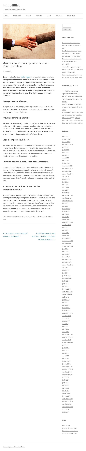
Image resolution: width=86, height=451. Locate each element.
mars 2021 (65, 233)
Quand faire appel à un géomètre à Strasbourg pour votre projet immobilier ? (72, 69)
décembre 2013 (67, 399)
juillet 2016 (65, 321)
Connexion (66, 425)
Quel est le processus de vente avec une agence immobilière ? (72, 99)
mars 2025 (65, 161)
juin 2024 (65, 182)
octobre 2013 (66, 404)
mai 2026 (65, 136)
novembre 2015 (67, 337)
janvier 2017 (66, 310)
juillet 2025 (65, 150)
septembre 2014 (67, 375)
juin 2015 (65, 351)
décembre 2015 (67, 334)
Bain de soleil (66, 104)
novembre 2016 (67, 313)
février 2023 (66, 209)
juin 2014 (65, 383)
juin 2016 (65, 324)
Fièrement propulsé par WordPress (14, 447)
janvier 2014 (66, 396)
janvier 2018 (66, 289)
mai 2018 (65, 286)
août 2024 (65, 177)
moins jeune (25, 77)
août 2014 (65, 377)
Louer (49, 16)
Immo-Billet (11, 5)
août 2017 (65, 297)
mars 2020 (65, 254)
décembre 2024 (67, 166)
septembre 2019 (67, 265)
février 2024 (66, 193)
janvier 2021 (66, 238)
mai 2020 (65, 252)
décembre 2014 (67, 367)
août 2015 (65, 345)
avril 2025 (65, 158)
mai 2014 (65, 385)
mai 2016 (65, 326)
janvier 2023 (66, 211)
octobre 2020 (66, 244)
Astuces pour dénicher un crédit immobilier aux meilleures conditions (72, 120)
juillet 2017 (65, 300)
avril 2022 (65, 214)
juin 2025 (65, 153)
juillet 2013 (65, 412)
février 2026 (66, 139)
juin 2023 (65, 203)
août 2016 (65, 318)
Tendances (71, 16)
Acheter (39, 16)
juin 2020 (65, 249)
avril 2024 (65, 187)
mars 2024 (65, 190)
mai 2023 (65, 206)
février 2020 (66, 257)
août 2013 (65, 409)
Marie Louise (66, 118)
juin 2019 (65, 273)
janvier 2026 (66, 142)
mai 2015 (65, 353)
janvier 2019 (66, 276)
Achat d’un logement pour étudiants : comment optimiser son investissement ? (43, 236)
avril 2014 (65, 388)
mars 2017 (65, 305)
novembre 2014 (67, 369)
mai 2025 (65, 155)
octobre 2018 (66, 278)
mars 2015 (65, 359)
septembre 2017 (67, 294)
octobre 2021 (66, 225)
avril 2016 (65, 329)
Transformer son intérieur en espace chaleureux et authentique (72, 61)
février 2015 (66, 361)
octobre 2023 (66, 198)
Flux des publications (69, 428)
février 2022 (66, 219)
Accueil (5, 16)
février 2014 (66, 393)
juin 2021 (65, 227)
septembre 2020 (67, 246)
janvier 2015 (66, 364)
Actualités (17, 16)
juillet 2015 (65, 348)
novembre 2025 (67, 144)
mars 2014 (65, 391)
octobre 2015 (66, 340)
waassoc (65, 112)
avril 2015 (65, 356)
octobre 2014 (66, 372)
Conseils (59, 16)
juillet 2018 (65, 281)
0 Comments (7, 72)
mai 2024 (65, 185)
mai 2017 (65, 302)
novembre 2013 (67, 401)
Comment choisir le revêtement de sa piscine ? (72, 107)
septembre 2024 (67, 174)
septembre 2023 (67, 201)
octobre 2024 (66, 171)
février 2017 (66, 308)
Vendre (28, 16)
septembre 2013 (67, 407)
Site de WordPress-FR (69, 433)
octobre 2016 (66, 316)
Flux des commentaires (70, 431)
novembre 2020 (67, 241)
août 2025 (65, 147)
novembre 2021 (67, 222)
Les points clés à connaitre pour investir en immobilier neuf (71, 45)
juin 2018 (65, 284)
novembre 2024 (67, 169)
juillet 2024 (65, 179)
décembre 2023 (67, 195)
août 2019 (65, 268)
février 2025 (66, 163)
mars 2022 (65, 217)
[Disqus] (29, 269)
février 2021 (66, 235)
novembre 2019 (67, 260)
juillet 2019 (65, 270)
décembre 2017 (67, 292)
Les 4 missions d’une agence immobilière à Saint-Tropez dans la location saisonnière (71, 53)
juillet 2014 (65, 380)
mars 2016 (65, 332)
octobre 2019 (66, 262)
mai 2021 (65, 230)
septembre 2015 (67, 343)
